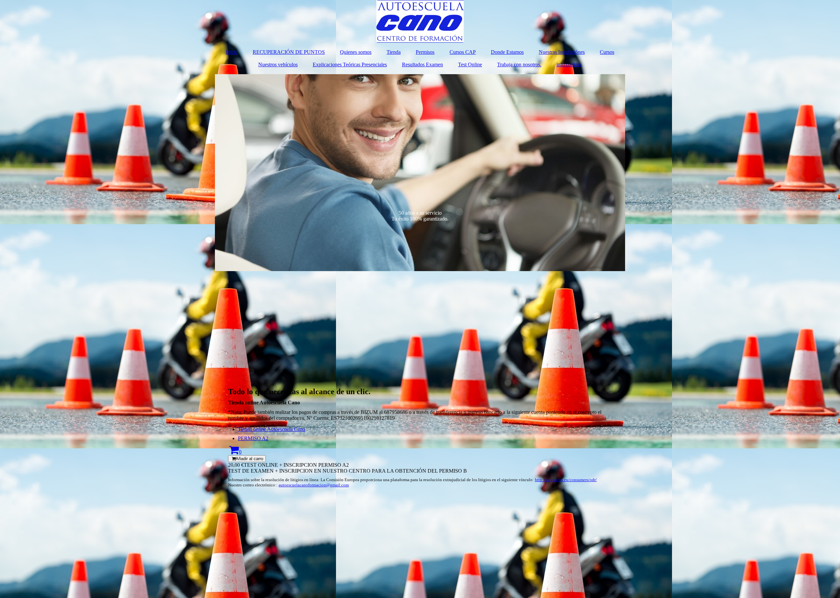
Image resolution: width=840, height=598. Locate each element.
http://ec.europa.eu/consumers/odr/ (566, 479)
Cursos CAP (463, 52)
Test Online (470, 64)
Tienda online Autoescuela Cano (271, 429)
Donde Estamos (507, 52)
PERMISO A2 (253, 438)
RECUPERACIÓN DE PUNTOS (289, 52)
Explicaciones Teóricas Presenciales (350, 64)
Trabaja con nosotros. (519, 64)
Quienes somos (355, 52)
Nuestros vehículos (278, 64)
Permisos (425, 52)
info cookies (569, 64)
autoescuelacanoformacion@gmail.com (314, 484)
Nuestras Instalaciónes (562, 52)
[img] (420, 21)
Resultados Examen (422, 64)
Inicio (232, 52)
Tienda (394, 52)
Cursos (607, 52)
